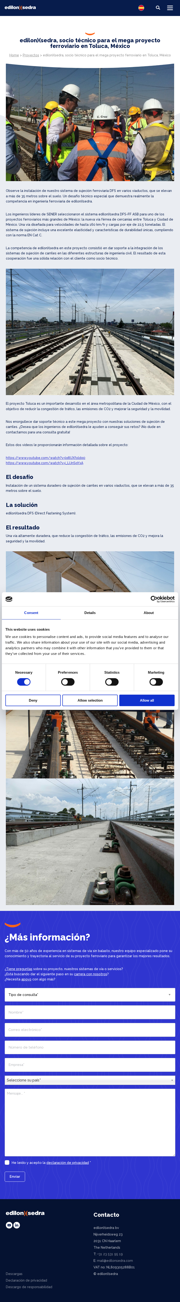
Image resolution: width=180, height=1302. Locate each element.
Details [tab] (90, 613)
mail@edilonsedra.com (115, 1261)
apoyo (26, 979)
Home (14, 55)
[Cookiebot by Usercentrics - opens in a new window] (154, 599)
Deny (33, 700)
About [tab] (149, 613)
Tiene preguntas (19, 969)
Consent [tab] (31, 613)
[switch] (68, 682)
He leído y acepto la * (51, 1163)
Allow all (147, 700)
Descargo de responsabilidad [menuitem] (29, 1287)
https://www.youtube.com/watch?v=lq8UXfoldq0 (45, 458)
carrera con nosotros (90, 974)
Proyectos (31, 55)
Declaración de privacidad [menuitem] (26, 1280)
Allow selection (90, 700)
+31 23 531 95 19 (110, 1254)
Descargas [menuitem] (14, 1274)
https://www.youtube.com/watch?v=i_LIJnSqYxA (44, 463)
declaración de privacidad (67, 1163)
